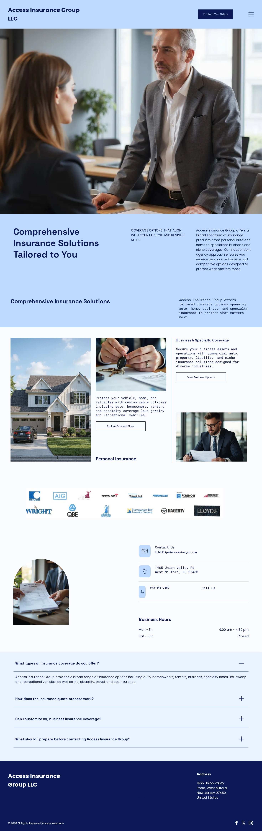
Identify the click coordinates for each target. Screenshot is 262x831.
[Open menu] (251, 14)
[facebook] (236, 823)
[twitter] (244, 823)
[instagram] (251, 823)
